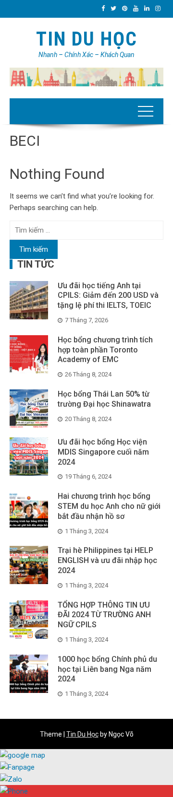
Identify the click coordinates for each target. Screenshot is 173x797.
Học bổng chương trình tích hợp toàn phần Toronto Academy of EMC (105, 349)
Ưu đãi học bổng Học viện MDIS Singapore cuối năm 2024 (103, 452)
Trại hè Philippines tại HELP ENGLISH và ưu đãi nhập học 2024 (107, 560)
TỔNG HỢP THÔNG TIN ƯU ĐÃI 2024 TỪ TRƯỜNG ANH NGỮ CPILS (104, 615)
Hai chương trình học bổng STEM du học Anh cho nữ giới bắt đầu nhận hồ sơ (109, 506)
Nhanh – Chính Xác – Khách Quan (86, 55)
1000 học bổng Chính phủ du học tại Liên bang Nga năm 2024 (107, 669)
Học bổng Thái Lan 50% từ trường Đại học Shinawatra (104, 399)
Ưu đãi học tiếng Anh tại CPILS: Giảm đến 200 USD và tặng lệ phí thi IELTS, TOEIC (108, 295)
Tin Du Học (86, 39)
